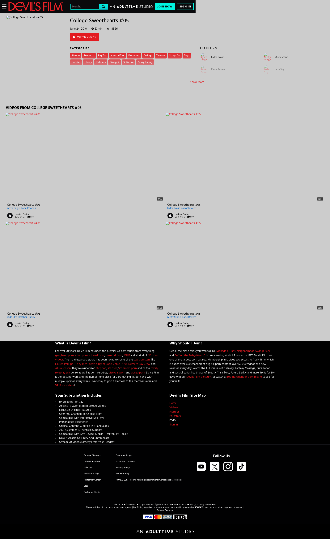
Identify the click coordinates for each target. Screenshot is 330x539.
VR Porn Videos (64, 385)
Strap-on (174, 55)
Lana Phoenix (28, 208)
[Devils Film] (35, 6)
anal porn (98, 355)
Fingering (134, 55)
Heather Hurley (26, 317)
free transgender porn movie (244, 376)
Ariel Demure (130, 364)
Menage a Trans (225, 351)
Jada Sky (12, 317)
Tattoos (160, 55)
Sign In (185, 6)
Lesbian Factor (22, 214)
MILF (127, 355)
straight (114, 62)
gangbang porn (64, 355)
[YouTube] (201, 467)
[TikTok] (241, 467)
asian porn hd (83, 355)
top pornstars (142, 359)
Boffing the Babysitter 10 (190, 355)
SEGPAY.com (201, 507)
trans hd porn (114, 355)
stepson (112, 368)
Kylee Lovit (173, 208)
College (148, 55)
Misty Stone (174, 317)
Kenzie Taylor (97, 364)
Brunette (89, 55)
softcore (128, 62)
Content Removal (165, 510)
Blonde (75, 55)
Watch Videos (86, 37)
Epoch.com (102, 507)
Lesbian (75, 62)
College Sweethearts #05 (23, 204)
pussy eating (145, 62)
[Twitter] (214, 467)
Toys (187, 55)
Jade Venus (113, 364)
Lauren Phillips (64, 364)
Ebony (88, 62)
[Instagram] (228, 467)
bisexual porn (116, 372)
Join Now (164, 6)
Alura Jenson (63, 368)
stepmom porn (128, 368)
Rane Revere (189, 317)
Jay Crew (144, 364)
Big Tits (102, 55)
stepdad (101, 368)
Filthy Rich (80, 364)
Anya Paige (13, 208)
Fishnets (101, 62)
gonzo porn (138, 372)
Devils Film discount (198, 376)
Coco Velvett (188, 208)
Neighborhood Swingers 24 (253, 351)
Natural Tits (117, 55)
